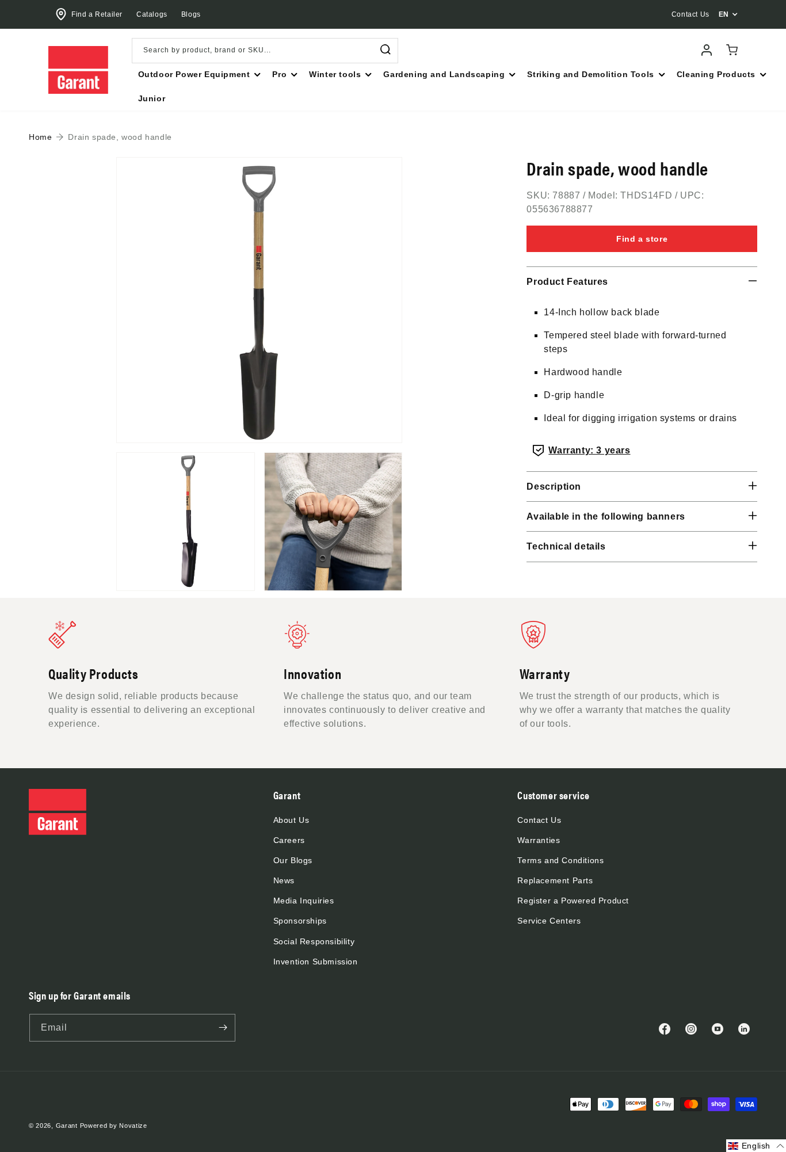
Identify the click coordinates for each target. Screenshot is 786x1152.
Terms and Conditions (560, 860)
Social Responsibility (314, 941)
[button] (198, 74)
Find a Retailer (97, 14)
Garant (67, 1125)
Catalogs (151, 14)
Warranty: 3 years (589, 450)
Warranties (538, 840)
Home (40, 137)
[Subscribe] (222, 1027)
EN (724, 14)
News (284, 880)
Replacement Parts (555, 880)
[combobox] (265, 50)
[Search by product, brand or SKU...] (385, 50)
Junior (152, 98)
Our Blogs (292, 860)
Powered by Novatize (113, 1125)
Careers (289, 840)
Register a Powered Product (573, 900)
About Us (291, 820)
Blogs (191, 14)
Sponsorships (300, 920)
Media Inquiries (303, 900)
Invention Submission (315, 961)
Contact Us (539, 820)
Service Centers (549, 920)
